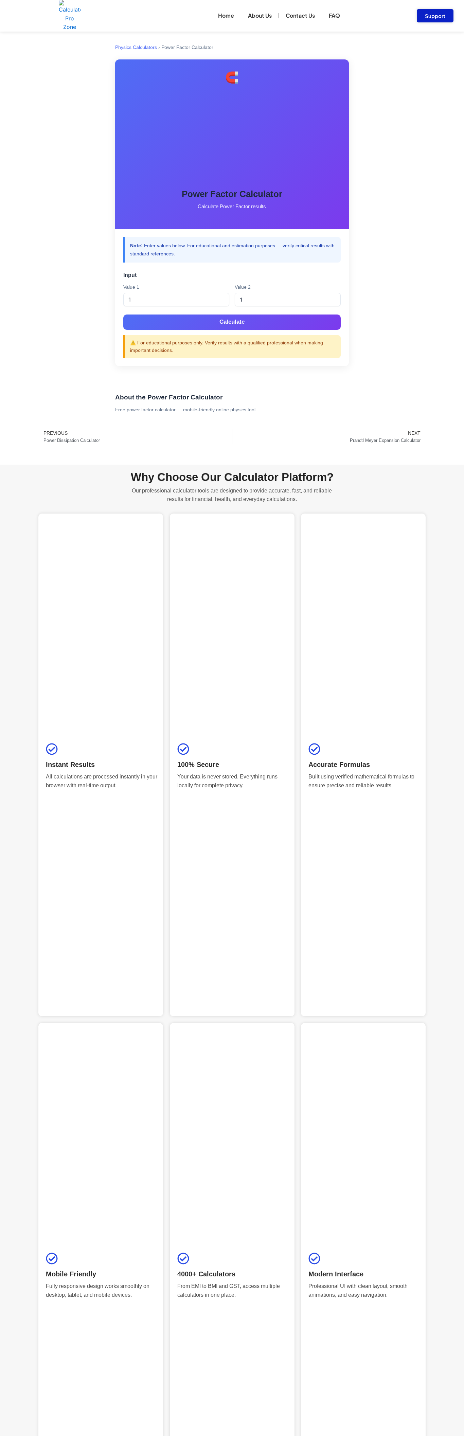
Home (226, 15)
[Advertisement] (232, 137)
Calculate (232, 322)
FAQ (334, 15)
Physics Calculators (136, 47)
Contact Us (300, 15)
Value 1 (131, 287)
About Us (260, 15)
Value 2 (243, 287)
